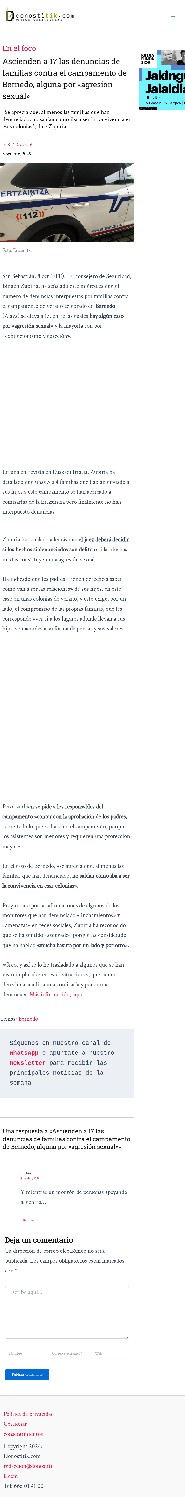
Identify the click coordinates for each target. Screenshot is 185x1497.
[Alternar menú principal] (173, 15)
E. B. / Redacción (18, 145)
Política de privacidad (29, 1414)
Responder (29, 1220)
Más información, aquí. (56, 995)
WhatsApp (24, 1053)
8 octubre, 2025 (30, 1179)
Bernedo (28, 1019)
